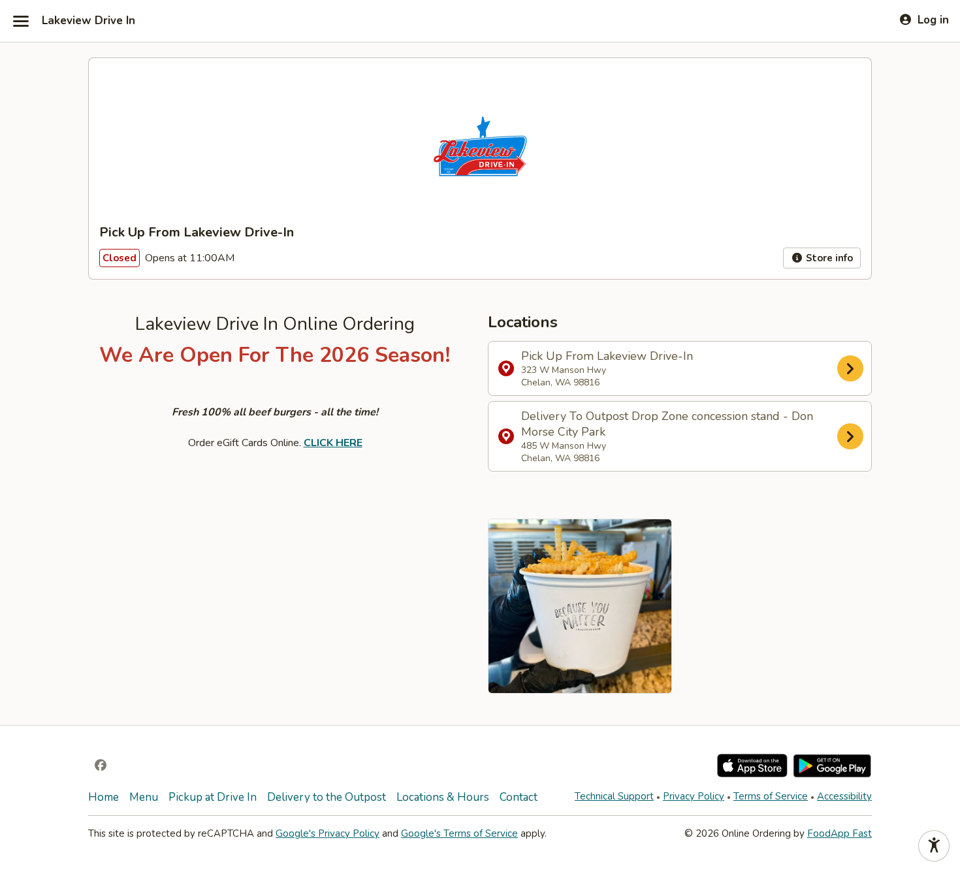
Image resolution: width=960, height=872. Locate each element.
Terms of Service (770, 796)
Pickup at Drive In (212, 797)
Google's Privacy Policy (327, 833)
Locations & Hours (442, 797)
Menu (143, 797)
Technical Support (614, 796)
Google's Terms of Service (459, 833)
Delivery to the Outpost (326, 797)
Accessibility (844, 796)
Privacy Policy (693, 796)
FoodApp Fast (839, 833)
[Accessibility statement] (934, 846)
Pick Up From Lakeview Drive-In (607, 368)
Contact (518, 797)
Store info (828, 258)
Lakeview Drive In (88, 20)
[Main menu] (21, 21)
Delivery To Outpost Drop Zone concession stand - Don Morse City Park (667, 436)
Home (103, 797)
